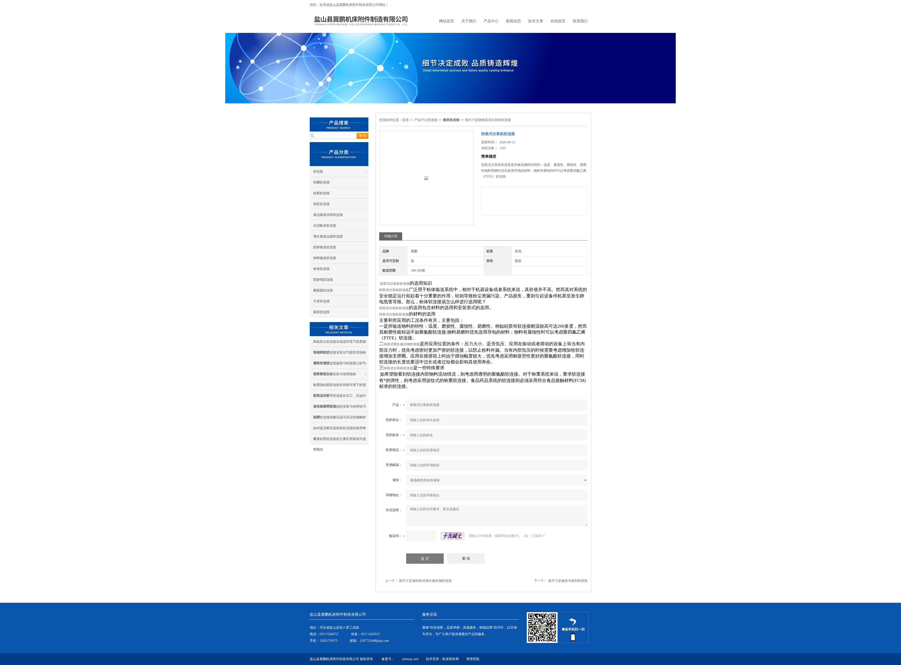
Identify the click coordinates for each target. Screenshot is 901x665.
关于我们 (468, 21)
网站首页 (446, 21)
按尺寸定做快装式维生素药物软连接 (425, 581)
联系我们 (580, 21)
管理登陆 (472, 659)
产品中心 (491, 21)
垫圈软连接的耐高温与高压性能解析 (339, 417)
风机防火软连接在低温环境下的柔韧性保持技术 (339, 343)
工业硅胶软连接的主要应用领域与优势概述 (339, 440)
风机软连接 (321, 204)
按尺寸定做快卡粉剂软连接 (568, 581)
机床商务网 (450, 659)
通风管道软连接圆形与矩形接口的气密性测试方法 (339, 365)
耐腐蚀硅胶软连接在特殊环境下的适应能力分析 (339, 386)
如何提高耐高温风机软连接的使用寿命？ (339, 429)
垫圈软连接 (321, 182)
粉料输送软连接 (324, 258)
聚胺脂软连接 (323, 290)
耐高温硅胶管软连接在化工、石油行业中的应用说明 (339, 397)
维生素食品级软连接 (328, 236)
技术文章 (535, 21)
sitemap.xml (410, 659)
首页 (405, 120)
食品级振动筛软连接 (328, 215)
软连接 (318, 171)
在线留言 (557, 21)
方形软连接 (321, 301)
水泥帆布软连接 (324, 225)
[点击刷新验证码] (452, 536)
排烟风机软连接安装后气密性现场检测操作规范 (339, 354)
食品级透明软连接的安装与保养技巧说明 (339, 408)
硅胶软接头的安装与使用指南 (334, 374)
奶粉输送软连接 (324, 247)
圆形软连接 (321, 312)
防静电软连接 (323, 279)
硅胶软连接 (321, 193)
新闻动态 (513, 21)
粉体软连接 (321, 269)
